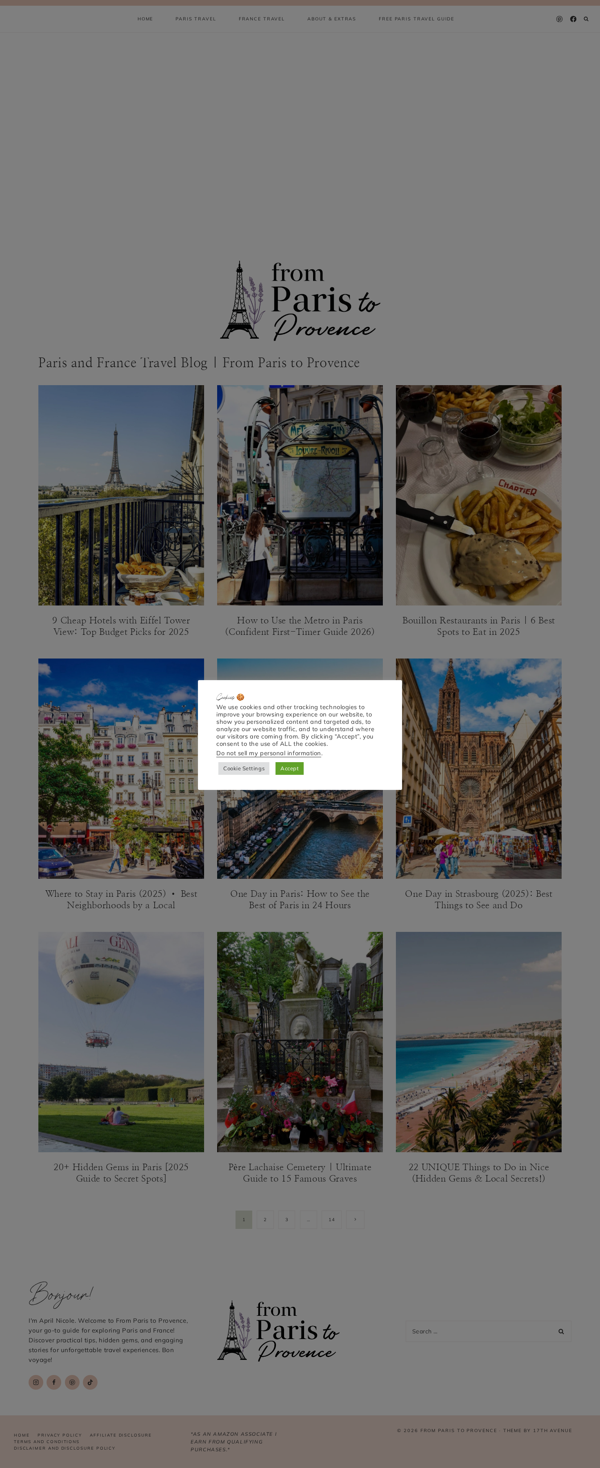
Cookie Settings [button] (243, 768)
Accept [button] (289, 768)
